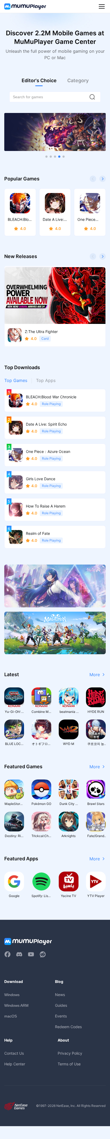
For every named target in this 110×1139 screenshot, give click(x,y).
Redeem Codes (68, 1026)
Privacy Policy (70, 1053)
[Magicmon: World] (55, 633)
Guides (61, 1005)
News (60, 994)
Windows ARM (16, 1005)
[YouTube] (31, 954)
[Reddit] (43, 954)
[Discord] (19, 954)
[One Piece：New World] (55, 132)
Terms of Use (69, 1064)
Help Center (14, 1064)
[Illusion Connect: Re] (55, 586)
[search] (92, 97)
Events (61, 1016)
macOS (10, 1016)
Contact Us (14, 1053)
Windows (11, 995)
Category (78, 80)
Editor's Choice (39, 80)
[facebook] (7, 954)
